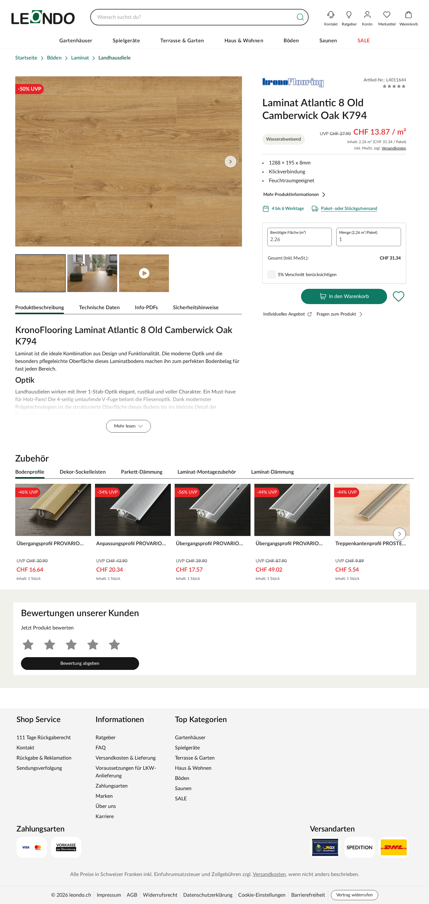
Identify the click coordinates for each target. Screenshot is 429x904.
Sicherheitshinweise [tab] (196, 307)
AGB (132, 895)
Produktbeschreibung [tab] (39, 307)
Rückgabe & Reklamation (44, 758)
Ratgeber (106, 737)
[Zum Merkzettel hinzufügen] (398, 296)
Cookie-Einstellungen (261, 895)
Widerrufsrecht (160, 895)
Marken (104, 796)
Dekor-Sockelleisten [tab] (83, 472)
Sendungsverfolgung (39, 768)
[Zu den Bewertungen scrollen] (394, 86)
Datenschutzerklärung (207, 895)
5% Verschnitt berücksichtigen (307, 275)
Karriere (105, 816)
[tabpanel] (128, 377)
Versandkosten (394, 148)
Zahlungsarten (112, 786)
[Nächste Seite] (230, 161)
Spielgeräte (126, 40)
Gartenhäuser (75, 40)
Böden (291, 40)
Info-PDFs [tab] (146, 307)
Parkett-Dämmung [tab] (141, 472)
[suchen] (300, 17)
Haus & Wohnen (244, 40)
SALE (364, 40)
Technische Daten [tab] (99, 307)
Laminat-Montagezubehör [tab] (207, 472)
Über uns (106, 806)
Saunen (328, 40)
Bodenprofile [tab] (29, 472)
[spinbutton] (300, 237)
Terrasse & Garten (182, 40)
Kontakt (25, 747)
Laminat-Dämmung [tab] (272, 472)
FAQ (101, 747)
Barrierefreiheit (308, 895)
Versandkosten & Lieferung (126, 758)
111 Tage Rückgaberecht (44, 737)
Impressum (109, 895)
